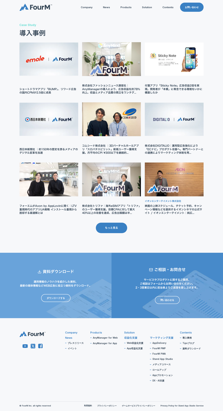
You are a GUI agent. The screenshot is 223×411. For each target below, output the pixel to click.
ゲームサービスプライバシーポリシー (138, 406)
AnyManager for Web (105, 337)
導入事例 (187, 337)
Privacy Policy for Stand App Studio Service (182, 406)
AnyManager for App (105, 343)
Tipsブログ (161, 24)
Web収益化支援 (135, 343)
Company (87, 7)
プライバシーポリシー (107, 406)
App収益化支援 (135, 348)
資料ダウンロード (165, 29)
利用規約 (88, 405)
